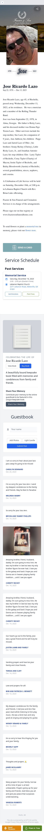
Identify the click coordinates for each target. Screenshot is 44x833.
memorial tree (32, 226)
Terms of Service (28, 822)
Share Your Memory (16, 404)
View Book (12, 366)
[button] (22, 540)
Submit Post (22, 446)
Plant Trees (31, 294)
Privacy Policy (15, 822)
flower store (30, 230)
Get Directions (13, 294)
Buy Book (25, 366)
